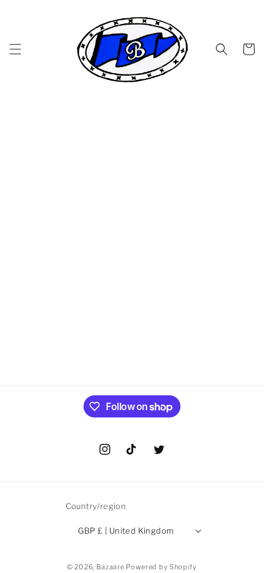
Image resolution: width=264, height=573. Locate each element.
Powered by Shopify (161, 567)
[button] (15, 49)
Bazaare (110, 567)
